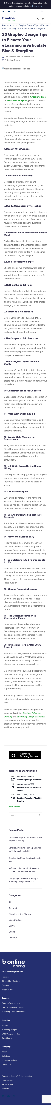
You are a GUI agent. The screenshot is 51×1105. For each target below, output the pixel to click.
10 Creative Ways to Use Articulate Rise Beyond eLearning (25, 839)
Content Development (11, 1003)
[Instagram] (15, 11)
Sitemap (5, 1088)
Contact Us (6, 1064)
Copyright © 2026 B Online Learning (17, 1076)
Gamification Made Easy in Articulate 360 (25, 859)
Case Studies (15, 919)
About (4, 1051)
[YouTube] (9, 11)
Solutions (6, 1056)
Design (17, 60)
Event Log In (7, 1038)
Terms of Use (7, 1084)
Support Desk (7, 989)
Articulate (9, 60)
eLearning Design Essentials (29, 779)
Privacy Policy (7, 1080)
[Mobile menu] (47, 19)
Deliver (12, 925)
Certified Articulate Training (13, 1007)
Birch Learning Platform (20, 913)
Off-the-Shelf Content (10, 981)
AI (10, 902)
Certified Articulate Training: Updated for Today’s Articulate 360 (25, 849)
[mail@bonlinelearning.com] (49, 11)
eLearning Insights (9, 1029)
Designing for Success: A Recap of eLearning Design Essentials (23, 880)
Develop (13, 937)
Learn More (37, 6)
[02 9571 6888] (42, 11)
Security (5, 985)
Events (5, 1025)
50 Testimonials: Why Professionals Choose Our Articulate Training (24, 870)
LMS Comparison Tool (11, 1033)
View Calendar (14, 806)
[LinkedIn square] (3, 11)
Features (5, 977)
